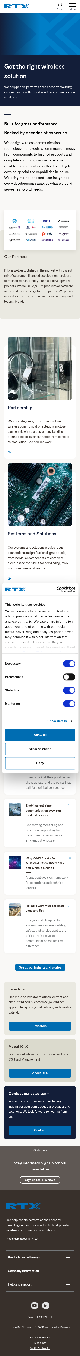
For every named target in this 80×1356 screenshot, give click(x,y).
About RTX (40, 1073)
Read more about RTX (19, 1238)
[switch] (69, 676)
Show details (57, 721)
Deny (40, 763)
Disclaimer (40, 1343)
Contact (40, 1130)
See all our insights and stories (40, 967)
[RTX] (16, 6)
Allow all (40, 735)
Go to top (40, 1150)
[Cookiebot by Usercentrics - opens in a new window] (57, 589)
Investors (40, 1026)
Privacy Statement (40, 1337)
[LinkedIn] (45, 1304)
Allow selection (40, 749)
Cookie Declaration (40, 1348)
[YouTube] (34, 1304)
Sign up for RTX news (40, 1180)
